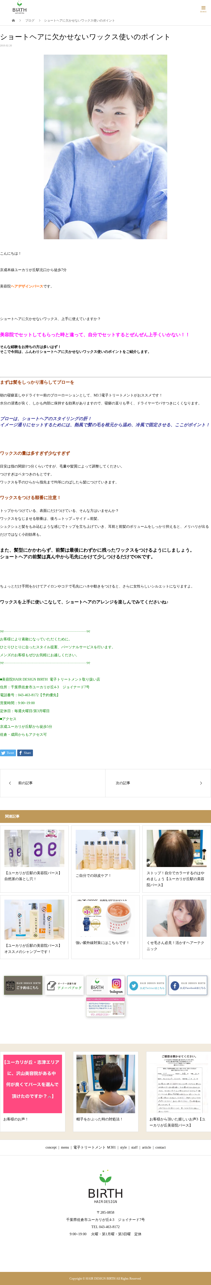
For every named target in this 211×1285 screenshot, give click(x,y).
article (146, 1147)
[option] (32, 1091)
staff (134, 1147)
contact (160, 1147)
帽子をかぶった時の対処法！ (99, 1119)
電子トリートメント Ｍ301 (94, 1147)
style (123, 1147)
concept (51, 1147)
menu (65, 1147)
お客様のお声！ (16, 1119)
